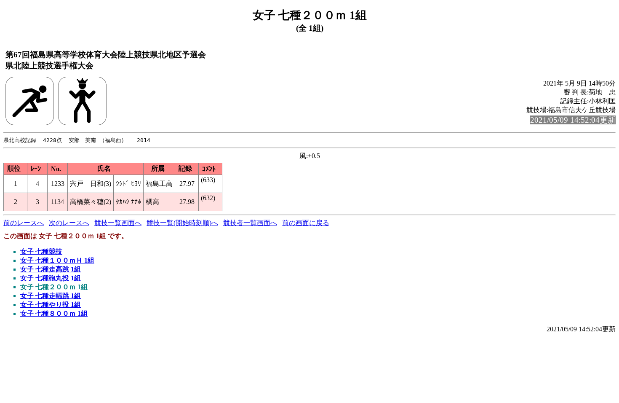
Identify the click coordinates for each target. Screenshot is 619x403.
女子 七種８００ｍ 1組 (54, 313)
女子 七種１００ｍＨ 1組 (57, 260)
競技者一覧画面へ (250, 222)
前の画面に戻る (305, 222)
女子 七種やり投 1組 (50, 304)
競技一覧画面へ (117, 222)
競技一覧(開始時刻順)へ (182, 222)
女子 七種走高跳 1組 (50, 269)
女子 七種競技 (41, 251)
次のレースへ (69, 222)
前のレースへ (23, 222)
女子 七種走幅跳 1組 (50, 295)
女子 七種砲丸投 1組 (50, 278)
